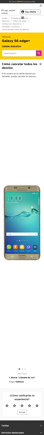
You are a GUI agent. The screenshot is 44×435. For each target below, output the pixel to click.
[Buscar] (39, 53)
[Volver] (40, 64)
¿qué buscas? (10, 53)
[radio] (6, 406)
